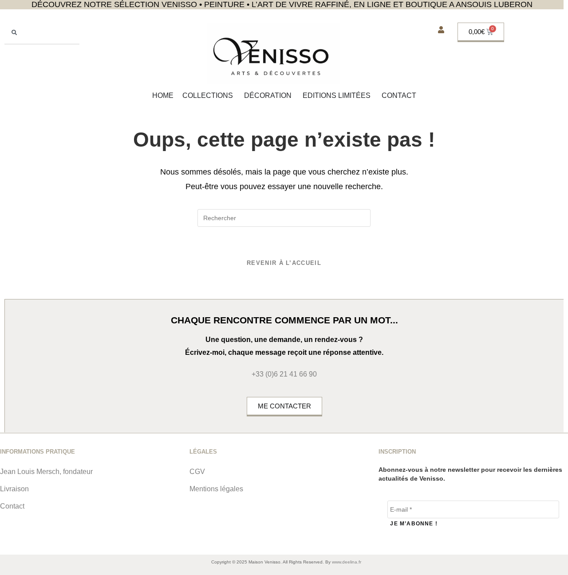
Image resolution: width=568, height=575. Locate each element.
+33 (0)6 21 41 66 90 (284, 374)
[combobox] (41, 33)
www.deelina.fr (346, 561)
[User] (441, 30)
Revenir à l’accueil (284, 263)
